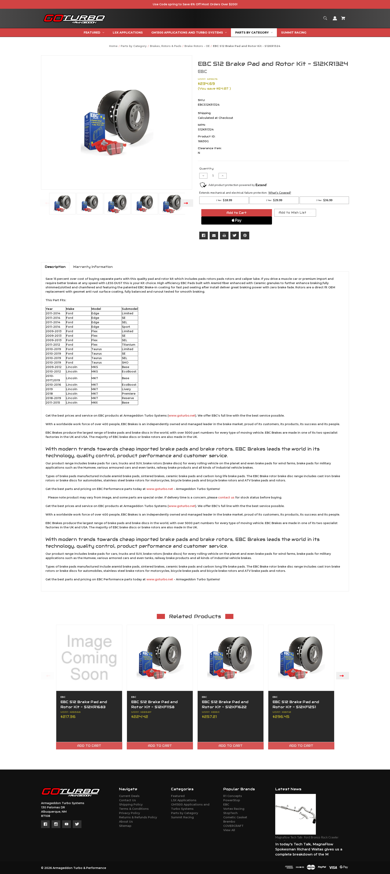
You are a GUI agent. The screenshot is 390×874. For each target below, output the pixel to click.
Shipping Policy (131, 804)
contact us (226, 497)
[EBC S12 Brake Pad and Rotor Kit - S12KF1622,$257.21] (230, 658)
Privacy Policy (129, 813)
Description (55, 267)
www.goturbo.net (182, 415)
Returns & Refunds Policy (138, 817)
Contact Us (127, 800)
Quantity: (206, 168)
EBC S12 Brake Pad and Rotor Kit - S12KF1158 (154, 704)
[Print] (224, 235)
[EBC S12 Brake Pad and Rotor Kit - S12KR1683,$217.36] (89, 658)
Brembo (229, 821)
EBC (226, 804)
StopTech (230, 813)
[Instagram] (56, 824)
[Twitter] (235, 235)
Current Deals (129, 796)
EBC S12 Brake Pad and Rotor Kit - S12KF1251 (296, 704)
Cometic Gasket (235, 817)
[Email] (214, 235)
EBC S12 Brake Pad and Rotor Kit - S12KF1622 (225, 704)
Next (186, 203)
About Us (126, 821)
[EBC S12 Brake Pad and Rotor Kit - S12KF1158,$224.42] (160, 658)
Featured (178, 796)
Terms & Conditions (134, 809)
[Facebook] (204, 235)
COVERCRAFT (233, 826)
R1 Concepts (232, 796)
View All (229, 830)
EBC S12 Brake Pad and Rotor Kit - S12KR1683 (84, 704)
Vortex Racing (233, 809)
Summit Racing (182, 817)
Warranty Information (93, 267)
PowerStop (231, 800)
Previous (46, 203)
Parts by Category (184, 813)
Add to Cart (89, 746)
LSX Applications (183, 800)
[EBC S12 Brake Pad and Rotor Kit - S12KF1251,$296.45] (301, 658)
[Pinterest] (245, 235)
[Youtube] (66, 824)
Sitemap (125, 826)
